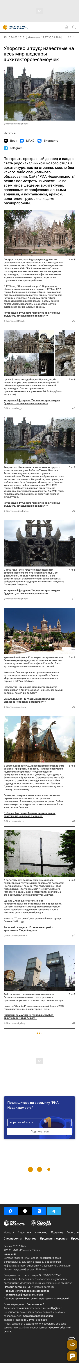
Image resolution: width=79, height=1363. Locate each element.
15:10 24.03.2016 (14, 37)
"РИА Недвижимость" (38, 268)
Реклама (30, 1238)
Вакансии (10, 1253)
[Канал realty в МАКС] (11, 1211)
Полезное (57, 1232)
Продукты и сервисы (53, 1238)
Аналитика (24, 1232)
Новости (9, 1232)
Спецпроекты (12, 1238)
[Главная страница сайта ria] (4, 27)
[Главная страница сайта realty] (22, 27)
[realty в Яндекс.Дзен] (25, 1211)
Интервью (41, 1232)
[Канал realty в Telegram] (54, 1211)
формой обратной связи (38, 1315)
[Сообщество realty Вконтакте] (39, 1211)
